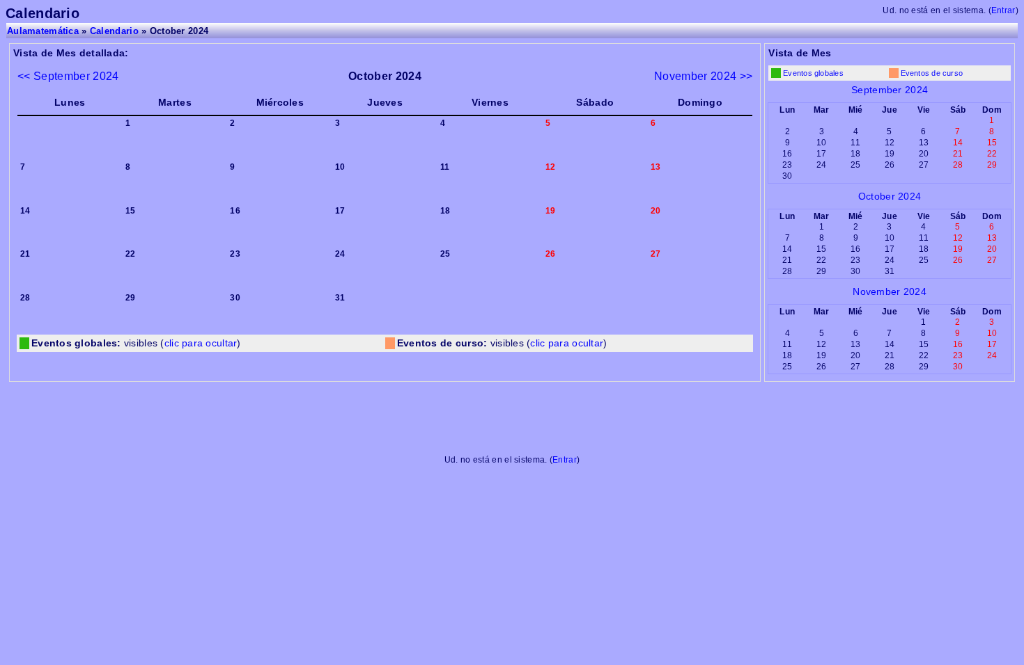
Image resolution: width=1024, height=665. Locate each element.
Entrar (1003, 10)
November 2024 (889, 291)
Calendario (114, 31)
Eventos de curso (932, 73)
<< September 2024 (68, 76)
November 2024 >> (703, 76)
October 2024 (889, 196)
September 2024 (889, 89)
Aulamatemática (43, 31)
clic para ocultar (201, 343)
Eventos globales (813, 73)
